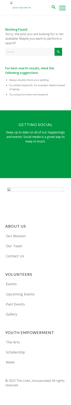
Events (11, 284)
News (10, 362)
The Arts (13, 342)
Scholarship (15, 352)
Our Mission (16, 236)
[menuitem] (51, 7)
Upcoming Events (20, 294)
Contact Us (15, 256)
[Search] (51, 7)
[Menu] (60, 7)
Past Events (15, 304)
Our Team (14, 246)
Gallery (11, 314)
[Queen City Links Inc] (29, 8)
